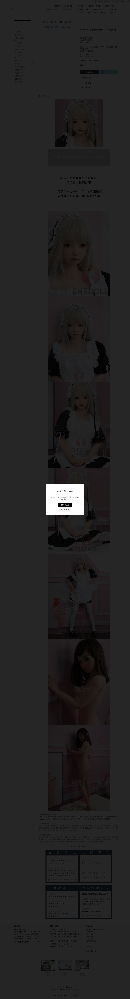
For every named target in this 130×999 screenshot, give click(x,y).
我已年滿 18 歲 (65, 505)
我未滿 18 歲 (65, 509)
